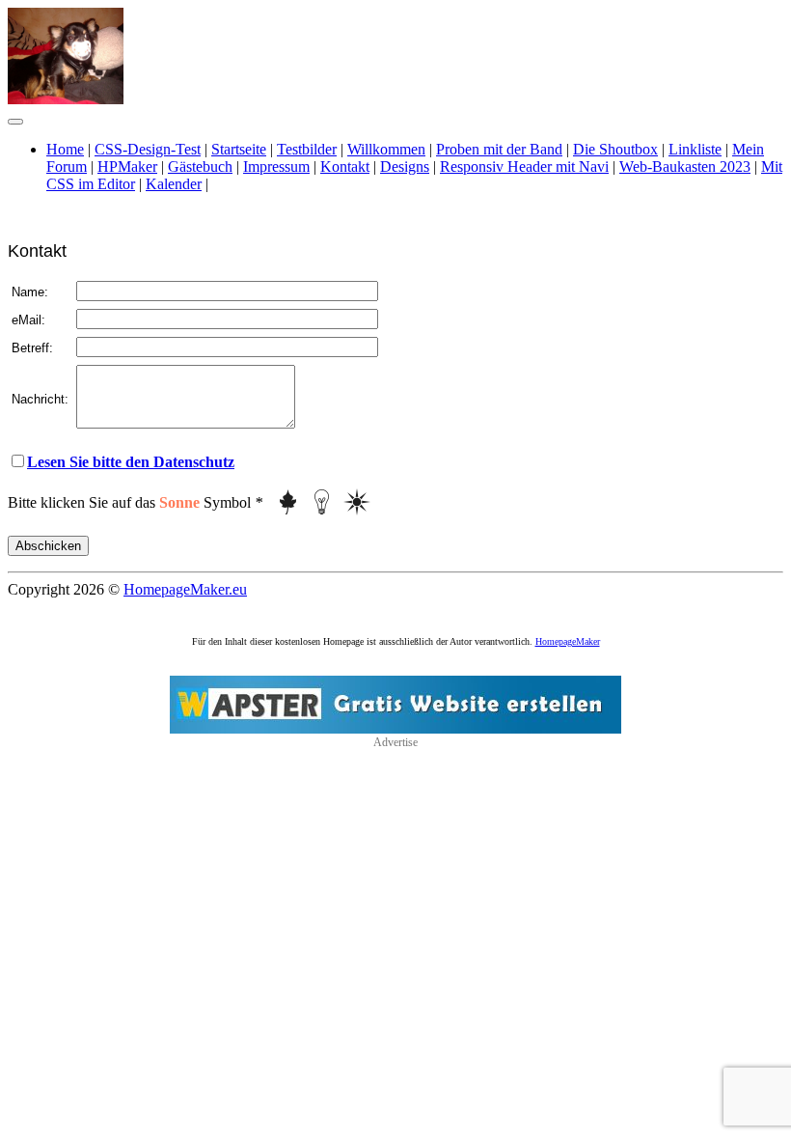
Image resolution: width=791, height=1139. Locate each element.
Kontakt (344, 166)
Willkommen (386, 149)
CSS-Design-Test (148, 149)
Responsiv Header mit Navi (524, 166)
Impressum (276, 166)
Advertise (395, 742)
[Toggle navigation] (15, 122)
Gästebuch (200, 166)
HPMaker (127, 166)
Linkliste (695, 149)
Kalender (174, 184)
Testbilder (307, 149)
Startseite (238, 149)
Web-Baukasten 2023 (684, 166)
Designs (404, 166)
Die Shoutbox (615, 149)
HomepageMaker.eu (185, 589)
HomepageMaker (567, 641)
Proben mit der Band (499, 149)
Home (65, 149)
